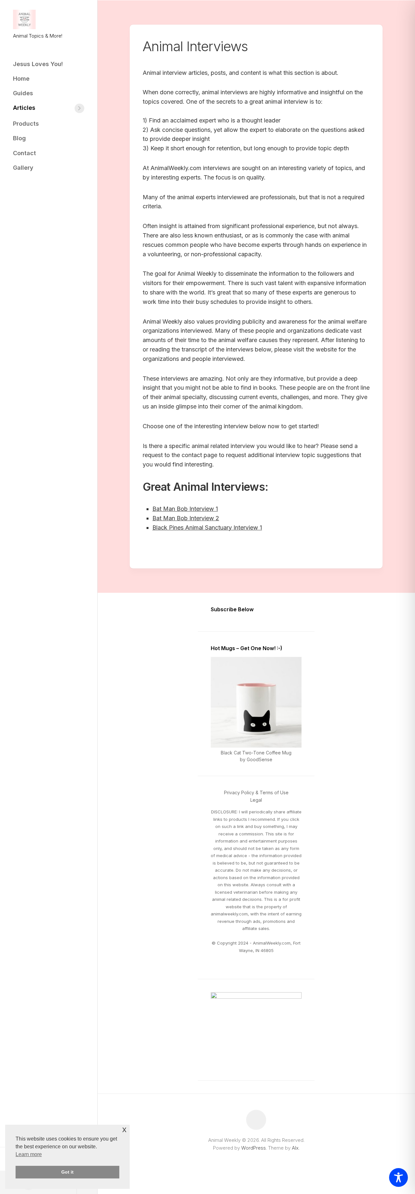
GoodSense (259, 759)
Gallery (23, 167)
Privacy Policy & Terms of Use (256, 792)
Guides (23, 93)
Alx (295, 1148)
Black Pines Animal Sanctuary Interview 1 (207, 527)
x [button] (124, 1129)
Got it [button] (67, 1172)
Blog (19, 138)
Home (21, 78)
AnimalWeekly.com (271, 943)
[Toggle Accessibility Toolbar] (398, 1177)
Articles (24, 107)
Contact (24, 153)
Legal (256, 800)
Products (26, 123)
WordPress (253, 1148)
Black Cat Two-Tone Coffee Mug (256, 752)
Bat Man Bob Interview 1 (185, 508)
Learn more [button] (29, 1154)
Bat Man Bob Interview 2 (185, 518)
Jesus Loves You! (38, 64)
